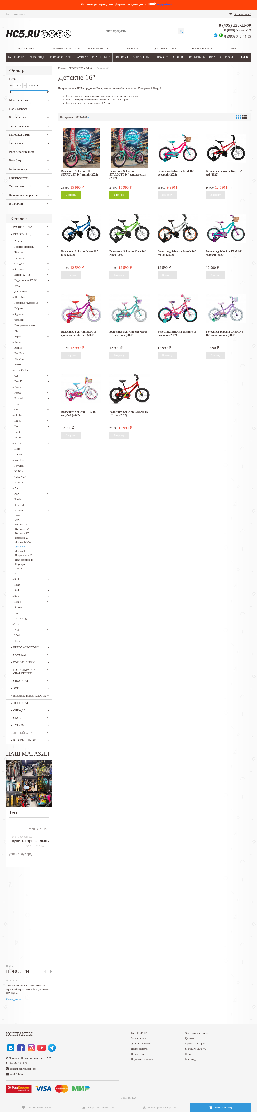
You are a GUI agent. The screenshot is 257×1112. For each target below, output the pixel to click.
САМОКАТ (82, 57)
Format (17, 392)
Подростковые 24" (24, 559)
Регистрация (19, 14)
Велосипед (190, 1059)
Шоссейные (19, 297)
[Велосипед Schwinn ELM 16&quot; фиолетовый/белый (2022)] (81, 309)
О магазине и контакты (64, 48)
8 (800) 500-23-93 (237, 30)
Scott (16, 573)
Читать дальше (13, 999)
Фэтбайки (18, 319)
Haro (16, 426)
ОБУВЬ (17, 717)
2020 (17, 520)
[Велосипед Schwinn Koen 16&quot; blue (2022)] (81, 228)
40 (82, 117)
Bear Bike (18, 353)
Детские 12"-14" (23, 542)
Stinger (17, 601)
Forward (18, 398)
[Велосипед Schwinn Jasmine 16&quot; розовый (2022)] (178, 309)
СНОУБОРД (162, 57)
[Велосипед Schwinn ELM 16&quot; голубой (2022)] (226, 228)
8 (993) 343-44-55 (237, 36)
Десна (16, 641)
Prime (16, 488)
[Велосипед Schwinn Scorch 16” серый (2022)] (178, 228)
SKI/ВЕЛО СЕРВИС (202, 48)
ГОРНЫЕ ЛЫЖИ (101, 57)
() (39, 1107)
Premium (18, 241)
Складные (18, 263)
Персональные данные (142, 1059)
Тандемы (19, 568)
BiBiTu (17, 364)
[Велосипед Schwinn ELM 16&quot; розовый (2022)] (178, 148)
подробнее (165, 4)
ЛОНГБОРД (226, 57)
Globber (17, 415)
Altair (16, 331)
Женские (18, 252)
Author (17, 342)
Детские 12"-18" (22, 274)
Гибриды (18, 308)
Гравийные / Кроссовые (25, 302)
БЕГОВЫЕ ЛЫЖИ (24, 740)
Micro (16, 448)
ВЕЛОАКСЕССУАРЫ (60, 57)
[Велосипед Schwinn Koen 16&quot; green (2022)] (129, 228)
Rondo (17, 499)
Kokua (17, 437)
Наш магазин (137, 1054)
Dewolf (17, 381)
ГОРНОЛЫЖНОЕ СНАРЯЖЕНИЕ (133, 57)
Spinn (16, 584)
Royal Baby (19, 505)
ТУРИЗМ (18, 725)
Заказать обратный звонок (23, 1068)
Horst (16, 432)
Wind (16, 635)
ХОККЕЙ (178, 57)
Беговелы (18, 269)
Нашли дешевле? (139, 1048)
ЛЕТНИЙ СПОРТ (24, 732)
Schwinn (18, 510)
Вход (8, 14)
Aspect (17, 336)
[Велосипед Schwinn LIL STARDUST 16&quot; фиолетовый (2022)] (129, 148)
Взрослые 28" (22, 533)
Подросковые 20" (24, 555)
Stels (16, 596)
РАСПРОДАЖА (25, 48)
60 (85, 117)
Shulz (16, 579)
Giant (16, 409)
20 (79, 117)
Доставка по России (168, 48)
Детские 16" (21, 546)
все (89, 117)
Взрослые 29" (22, 537)
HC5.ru (126, 1097)
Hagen (17, 420)
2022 (17, 515)
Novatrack (18, 465)
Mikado (17, 454)
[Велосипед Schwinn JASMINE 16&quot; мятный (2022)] (129, 309)
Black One (18, 359)
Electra (17, 387)
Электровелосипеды (24, 325)
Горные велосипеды (23, 246)
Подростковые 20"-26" (25, 280)
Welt (16, 629)
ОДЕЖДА (19, 710)
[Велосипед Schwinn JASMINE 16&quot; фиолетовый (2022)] (226, 309)
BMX (16, 286)
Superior (18, 607)
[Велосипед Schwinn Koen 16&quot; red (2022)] (226, 148)
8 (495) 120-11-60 (235, 25)
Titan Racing (20, 618)
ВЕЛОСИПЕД (36, 57)
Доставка (132, 48)
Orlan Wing (19, 477)
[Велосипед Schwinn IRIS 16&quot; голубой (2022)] (81, 389)
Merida (17, 443)
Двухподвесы (20, 291)
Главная (62, 68)
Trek (16, 624)
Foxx (16, 404)
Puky (16, 493)
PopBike (18, 482)
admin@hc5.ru (17, 1074)
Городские (19, 258)
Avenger (17, 347)
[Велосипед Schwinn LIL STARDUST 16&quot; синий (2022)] (81, 148)
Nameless (18, 460)
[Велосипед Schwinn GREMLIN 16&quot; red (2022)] (129, 389)
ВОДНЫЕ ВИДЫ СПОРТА (201, 57)
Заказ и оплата (98, 48)
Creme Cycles (20, 370)
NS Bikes (18, 471)
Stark (16, 590)
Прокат (235, 48)
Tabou (16, 613)
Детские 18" (21, 551)
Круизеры (18, 314)
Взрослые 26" (22, 524)
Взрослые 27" (22, 529)
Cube (16, 375)
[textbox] (139, 31)
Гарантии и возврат (194, 1043)
